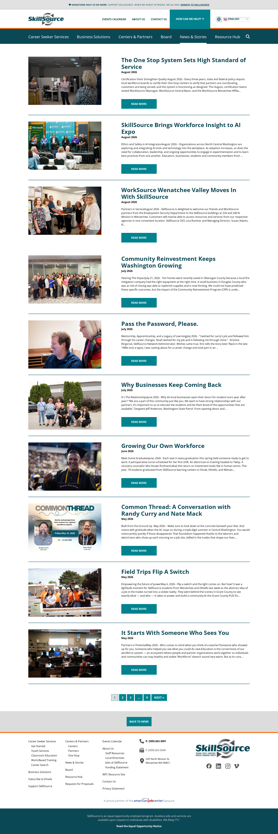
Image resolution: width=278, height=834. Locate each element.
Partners (73, 751)
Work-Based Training (43, 760)
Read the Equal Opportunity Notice (139, 826)
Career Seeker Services (48, 37)
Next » (159, 697)
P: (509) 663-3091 (156, 741)
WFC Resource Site (113, 774)
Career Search (39, 765)
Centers (73, 746)
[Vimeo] (237, 768)
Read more (139, 104)
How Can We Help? (188, 19)
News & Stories (193, 37)
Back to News (139, 721)
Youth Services (40, 751)
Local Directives (114, 758)
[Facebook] (209, 767)
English (233, 19)
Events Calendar (114, 19)
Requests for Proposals (79, 784)
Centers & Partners (135, 37)
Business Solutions (93, 37)
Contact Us (159, 19)
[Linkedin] (218, 768)
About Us (138, 19)
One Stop (73, 755)
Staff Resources (114, 753)
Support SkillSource (40, 786)
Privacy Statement (113, 788)
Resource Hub (227, 37)
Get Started (38, 746)
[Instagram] (227, 768)
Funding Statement (117, 767)
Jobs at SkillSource (116, 762)
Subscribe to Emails (40, 779)
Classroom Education (44, 755)
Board (166, 37)
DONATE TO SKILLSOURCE (195, 4)
